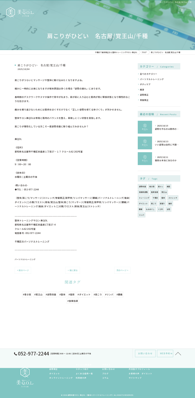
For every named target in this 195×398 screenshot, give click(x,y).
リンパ (141, 215)
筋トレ (160, 186)
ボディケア (145, 84)
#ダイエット (84, 294)
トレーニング (144, 197)
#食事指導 (72, 300)
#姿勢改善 (51, 294)
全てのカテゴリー (148, 73)
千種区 (155, 197)
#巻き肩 (27, 294)
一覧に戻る (73, 270)
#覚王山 (38, 294)
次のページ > (122, 270)
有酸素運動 (143, 192)
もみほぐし (150, 209)
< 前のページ (23, 270)
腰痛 (140, 209)
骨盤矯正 (144, 99)
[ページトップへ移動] (178, 353)
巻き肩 (152, 186)
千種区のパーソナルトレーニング (32, 241)
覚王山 (164, 192)
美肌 (168, 186)
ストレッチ (172, 197)
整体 (163, 197)
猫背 (170, 203)
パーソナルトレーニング (25, 259)
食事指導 (154, 192)
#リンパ (109, 294)
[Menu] (188, 9)
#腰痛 (119, 294)
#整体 (62, 294)
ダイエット (143, 203)
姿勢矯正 (144, 94)
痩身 (142, 89)
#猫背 (72, 294)
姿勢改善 (142, 186)
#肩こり (98, 294)
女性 (168, 209)
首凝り (162, 203)
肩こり (153, 203)
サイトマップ (135, 377)
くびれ (160, 209)
